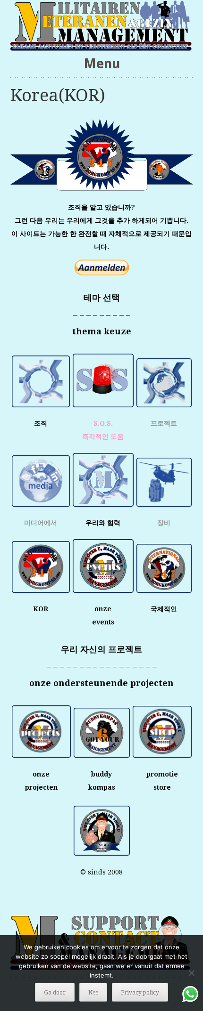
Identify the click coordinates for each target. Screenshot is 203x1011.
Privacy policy (140, 992)
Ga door (55, 992)
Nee (93, 992)
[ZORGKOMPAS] (101, 25)
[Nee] (191, 973)
